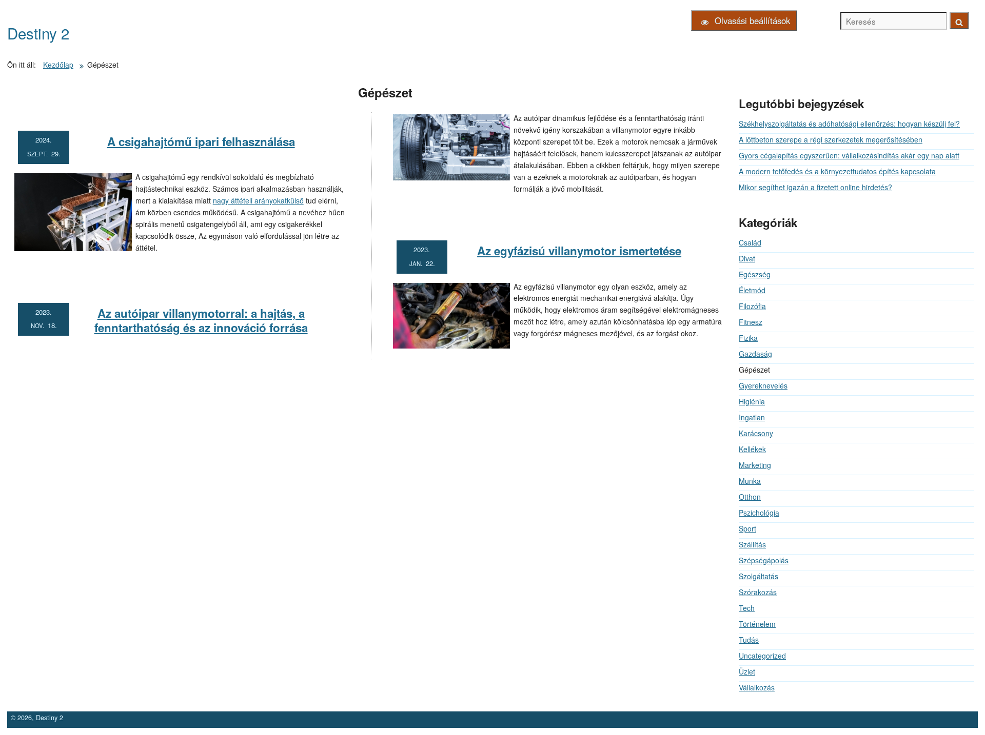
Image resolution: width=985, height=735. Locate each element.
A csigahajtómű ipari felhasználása (201, 141)
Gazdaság (755, 354)
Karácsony (756, 433)
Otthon (750, 497)
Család (750, 242)
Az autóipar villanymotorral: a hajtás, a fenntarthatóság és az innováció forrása (201, 320)
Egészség (755, 274)
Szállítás (752, 544)
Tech (747, 608)
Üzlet (747, 671)
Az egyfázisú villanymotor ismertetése (579, 250)
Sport (747, 528)
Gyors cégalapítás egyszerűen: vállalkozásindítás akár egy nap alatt (849, 155)
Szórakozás (758, 592)
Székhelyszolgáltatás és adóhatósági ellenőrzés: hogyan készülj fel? (849, 123)
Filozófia (752, 306)
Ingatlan (752, 417)
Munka (750, 481)
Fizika (748, 338)
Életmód (752, 290)
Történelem (757, 624)
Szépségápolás (764, 560)
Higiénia (752, 401)
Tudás (749, 640)
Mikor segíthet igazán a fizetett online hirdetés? (815, 187)
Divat (747, 258)
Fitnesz (750, 322)
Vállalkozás (757, 687)
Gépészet (385, 92)
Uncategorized (762, 655)
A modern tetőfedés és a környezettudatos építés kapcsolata (837, 171)
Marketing (755, 465)
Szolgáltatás (758, 576)
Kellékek (752, 449)
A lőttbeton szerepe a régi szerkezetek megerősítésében (830, 139)
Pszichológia (759, 512)
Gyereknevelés (763, 385)
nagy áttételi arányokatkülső (258, 200)
